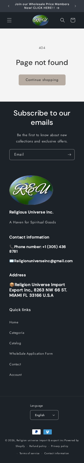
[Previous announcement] (9, 6)
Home (13, 322)
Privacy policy (59, 446)
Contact (15, 364)
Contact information (56, 453)
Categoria (16, 332)
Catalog (15, 343)
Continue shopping (42, 79)
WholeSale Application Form (31, 353)
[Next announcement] (75, 6)
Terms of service (30, 453)
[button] (9, 20)
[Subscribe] (69, 154)
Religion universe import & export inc (41, 440)
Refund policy (37, 446)
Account (15, 374)
